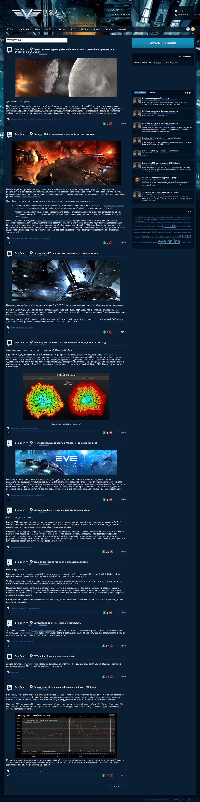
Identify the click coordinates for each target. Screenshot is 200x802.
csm (166, 229)
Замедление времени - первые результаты (57, 623)
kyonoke (168, 219)
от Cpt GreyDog (148, 179)
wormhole (168, 222)
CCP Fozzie (43, 136)
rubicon (139, 242)
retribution (184, 232)
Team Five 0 (43, 54)
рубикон (155, 242)
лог (55, 119)
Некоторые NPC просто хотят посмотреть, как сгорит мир (66, 253)
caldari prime (161, 222)
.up (30, 54)
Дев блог (20, 49)
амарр (159, 232)
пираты (137, 237)
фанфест (157, 217)
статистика (30, 119)
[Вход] (179, 11)
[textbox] (37, 40)
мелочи (162, 229)
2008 (177, 237)
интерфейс (153, 219)
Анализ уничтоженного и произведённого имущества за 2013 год (70, 342)
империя (178, 232)
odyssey (42, 495)
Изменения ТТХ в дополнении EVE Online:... (161, 151)
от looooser (147, 194)
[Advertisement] (163, 78)
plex (178, 219)
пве (26, 327)
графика (138, 217)
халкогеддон (45, 771)
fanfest (188, 226)
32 (8, 243)
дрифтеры (175, 222)
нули (12, 238)
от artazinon (147, 153)
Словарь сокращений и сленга (155, 98)
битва (12, 547)
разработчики (138, 232)
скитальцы (139, 226)
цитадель (136, 229)
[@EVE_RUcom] (188, 29)
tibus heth (144, 217)
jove (135, 242)
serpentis (188, 222)
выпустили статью (44, 220)
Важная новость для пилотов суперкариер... (161, 138)
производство (21, 119)
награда (21, 608)
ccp (161, 237)
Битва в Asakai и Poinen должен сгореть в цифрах (62, 510)
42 (8, 775)
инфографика (33, 428)
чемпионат (151, 217)
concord (21, 771)
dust (174, 232)
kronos (152, 229)
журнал (44, 119)
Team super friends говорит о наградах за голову (61, 562)
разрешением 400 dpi (60, 357)
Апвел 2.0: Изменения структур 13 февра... (160, 178)
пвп (151, 242)
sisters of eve (181, 222)
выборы (139, 219)
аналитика (45, 238)
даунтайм (170, 229)
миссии (13, 327)
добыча (50, 119)
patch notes (154, 237)
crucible (167, 237)
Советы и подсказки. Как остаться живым (160, 111)
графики (31, 547)
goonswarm (36, 771)
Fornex (191, 800)
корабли (156, 229)
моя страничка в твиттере (18, 697)
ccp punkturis (34, 608)
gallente (169, 225)
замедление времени (26, 641)
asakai (25, 547)
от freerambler (148, 140)
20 (8, 612)
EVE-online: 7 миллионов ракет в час (54, 656)
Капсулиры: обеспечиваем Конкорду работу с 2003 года (65, 687)
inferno (173, 217)
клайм (17, 238)
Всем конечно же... (143, 62)
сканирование (15, 495)
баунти (27, 608)
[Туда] (118, 786)
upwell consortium (181, 226)
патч (155, 222)
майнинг (13, 119)
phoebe (30, 238)
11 (9, 499)
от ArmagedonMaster (151, 100)
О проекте (169, 800)
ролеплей (172, 237)
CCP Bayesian (44, 445)
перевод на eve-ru (63, 220)
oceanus (30, 327)
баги (178, 217)
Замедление (38, 630)
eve (154, 232)
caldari (185, 236)
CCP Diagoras (43, 658)
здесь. (25, 216)
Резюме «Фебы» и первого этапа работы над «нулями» (64, 134)
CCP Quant (43, 344)
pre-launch (174, 219)
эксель (59, 119)
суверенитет (37, 238)
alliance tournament (165, 217)
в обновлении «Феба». (29, 196)
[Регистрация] (182, 14)
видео (168, 232)
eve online (38, 119)
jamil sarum (143, 229)
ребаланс (147, 232)
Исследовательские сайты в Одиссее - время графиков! (65, 443)
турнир (183, 242)
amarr (147, 226)
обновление (144, 237)
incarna (176, 229)
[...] (182, 104)
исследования (25, 495)
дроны (163, 232)
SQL (84, 576)
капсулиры (14, 771)
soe (159, 237)
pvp (165, 246)
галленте (181, 229)
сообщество (184, 219)
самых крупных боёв (28, 633)
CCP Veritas (43, 625)
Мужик (158, 62)
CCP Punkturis (44, 564)
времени (48, 630)
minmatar (140, 222)
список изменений (185, 217)
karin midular (149, 222)
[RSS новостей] (193, 29)
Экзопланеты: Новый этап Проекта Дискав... (161, 192)
